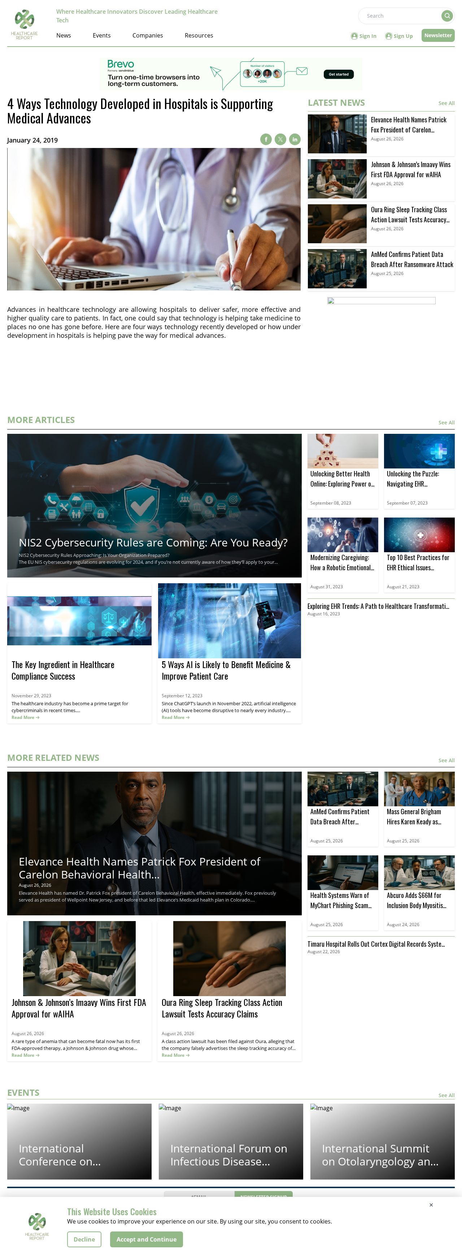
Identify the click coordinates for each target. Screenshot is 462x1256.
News (63, 35)
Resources (199, 35)
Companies (147, 35)
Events (102, 35)
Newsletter (438, 35)
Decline (84, 1239)
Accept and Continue (146, 1239)
